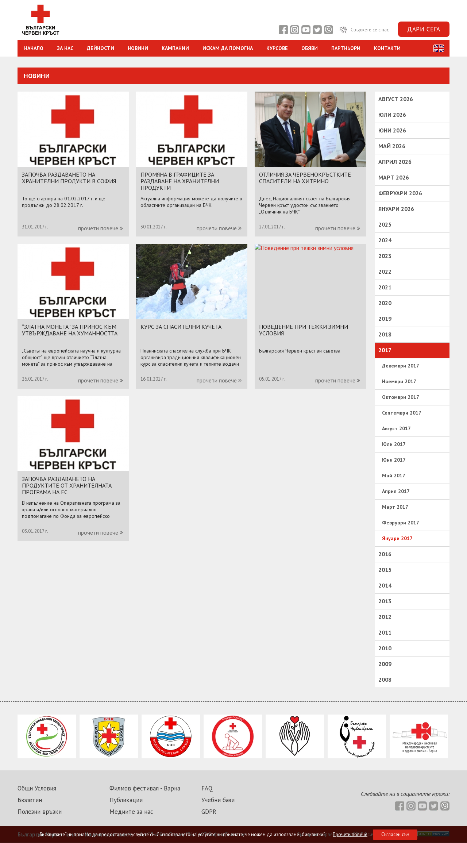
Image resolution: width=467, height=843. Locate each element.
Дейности (100, 48)
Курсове (277, 48)
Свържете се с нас (369, 30)
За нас (65, 48)
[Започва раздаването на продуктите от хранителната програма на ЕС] (73, 469)
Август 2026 (395, 99)
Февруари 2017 (400, 522)
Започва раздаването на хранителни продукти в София (69, 178)
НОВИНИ (138, 48)
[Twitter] (317, 29)
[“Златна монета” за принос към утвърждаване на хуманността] (73, 316)
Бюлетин (30, 800)
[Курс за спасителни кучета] (191, 316)
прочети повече (99, 228)
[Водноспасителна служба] (171, 756)
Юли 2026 (392, 114)
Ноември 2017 (399, 381)
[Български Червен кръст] (40, 35)
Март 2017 (395, 507)
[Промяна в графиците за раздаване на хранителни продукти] (191, 164)
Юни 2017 (394, 460)
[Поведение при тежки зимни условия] (304, 247)
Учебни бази (218, 800)
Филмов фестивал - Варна (144, 788)
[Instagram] (294, 29)
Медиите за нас (131, 812)
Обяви (309, 48)
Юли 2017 (394, 444)
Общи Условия (37, 788)
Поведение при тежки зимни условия (303, 330)
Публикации (126, 800)
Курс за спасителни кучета (180, 326)
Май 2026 (391, 146)
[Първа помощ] (233, 756)
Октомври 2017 (400, 397)
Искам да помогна (227, 48)
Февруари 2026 (400, 193)
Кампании (175, 48)
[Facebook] (283, 29)
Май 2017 (393, 475)
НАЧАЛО (33, 48)
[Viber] (328, 29)
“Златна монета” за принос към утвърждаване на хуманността (69, 330)
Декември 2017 (400, 365)
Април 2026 (395, 161)
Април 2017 (396, 491)
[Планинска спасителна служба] (109, 756)
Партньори (345, 48)
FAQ (207, 788)
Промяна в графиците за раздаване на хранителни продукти (179, 181)
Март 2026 (393, 177)
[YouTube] (305, 29)
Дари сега (423, 29)
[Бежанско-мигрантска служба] (357, 756)
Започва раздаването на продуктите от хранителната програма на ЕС (67, 485)
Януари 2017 (397, 538)
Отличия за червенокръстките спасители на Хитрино (305, 178)
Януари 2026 (396, 208)
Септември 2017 (401, 412)
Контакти (387, 48)
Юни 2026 (392, 130)
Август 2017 (396, 428)
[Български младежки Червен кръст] (47, 756)
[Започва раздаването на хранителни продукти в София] (73, 164)
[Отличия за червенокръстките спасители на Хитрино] (310, 164)
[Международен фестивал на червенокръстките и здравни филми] (419, 756)
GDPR (208, 812)
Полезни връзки (40, 812)
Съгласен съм (395, 834)
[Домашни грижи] (295, 756)
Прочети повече (350, 834)
